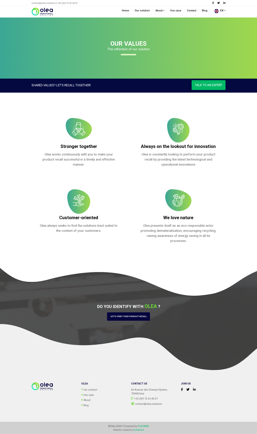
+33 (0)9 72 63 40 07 (68, 3)
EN (221, 10)
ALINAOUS (138, 430)
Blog (204, 10)
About (159, 10)
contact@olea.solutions (43, 3)
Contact (191, 10)
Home (125, 10)
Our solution (142, 10)
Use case (175, 10)
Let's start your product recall (128, 316)
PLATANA (143, 426)
